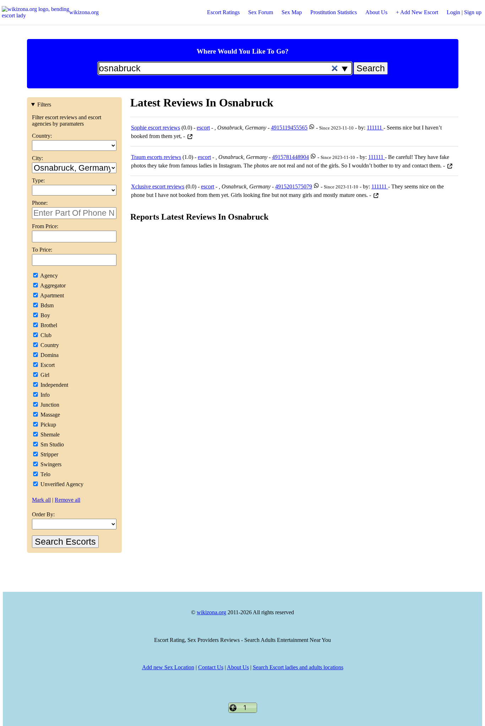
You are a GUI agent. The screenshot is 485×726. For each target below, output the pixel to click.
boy (44, 315)
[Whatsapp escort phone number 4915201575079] (316, 186)
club (45, 335)
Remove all (67, 500)
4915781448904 (290, 157)
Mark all (41, 500)
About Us (376, 12)
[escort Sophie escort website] (190, 136)
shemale (49, 434)
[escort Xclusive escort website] (376, 195)
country (49, 345)
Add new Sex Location (168, 667)
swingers (50, 464)
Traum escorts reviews (156, 157)
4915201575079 (293, 186)
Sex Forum (260, 12)
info (44, 395)
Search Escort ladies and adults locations (298, 667)
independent (53, 385)
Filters (44, 104)
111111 (375, 128)
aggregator (52, 285)
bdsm (46, 305)
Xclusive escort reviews (157, 186)
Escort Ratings (223, 12)
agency (48, 276)
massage (49, 415)
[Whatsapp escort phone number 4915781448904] (313, 157)
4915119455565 (289, 128)
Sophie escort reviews (155, 128)
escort (47, 365)
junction (49, 405)
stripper (48, 454)
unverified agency (61, 484)
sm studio (51, 444)
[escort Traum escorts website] (449, 166)
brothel (48, 325)
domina (49, 355)
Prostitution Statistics (333, 12)
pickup (47, 425)
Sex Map (292, 12)
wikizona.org (84, 12)
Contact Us (210, 667)
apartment (51, 295)
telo (44, 474)
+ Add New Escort (417, 12)
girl (44, 375)
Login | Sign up (464, 12)
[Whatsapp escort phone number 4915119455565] (312, 128)
